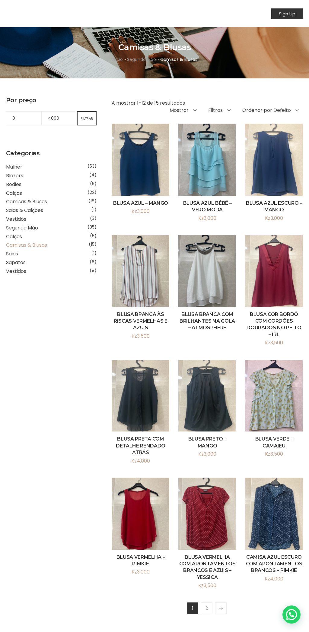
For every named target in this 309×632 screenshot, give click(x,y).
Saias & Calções (24, 210)
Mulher (14, 166)
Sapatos (16, 262)
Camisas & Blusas (26, 201)
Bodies (13, 184)
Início (117, 59)
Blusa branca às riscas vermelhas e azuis (140, 321)
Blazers (14, 175)
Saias (12, 253)
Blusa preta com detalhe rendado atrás (140, 445)
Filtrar (87, 118)
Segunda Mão (141, 59)
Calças (14, 193)
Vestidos (16, 219)
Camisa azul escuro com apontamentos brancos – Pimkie (274, 564)
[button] (291, 614)
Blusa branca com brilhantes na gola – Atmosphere (207, 321)
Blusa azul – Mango (140, 203)
